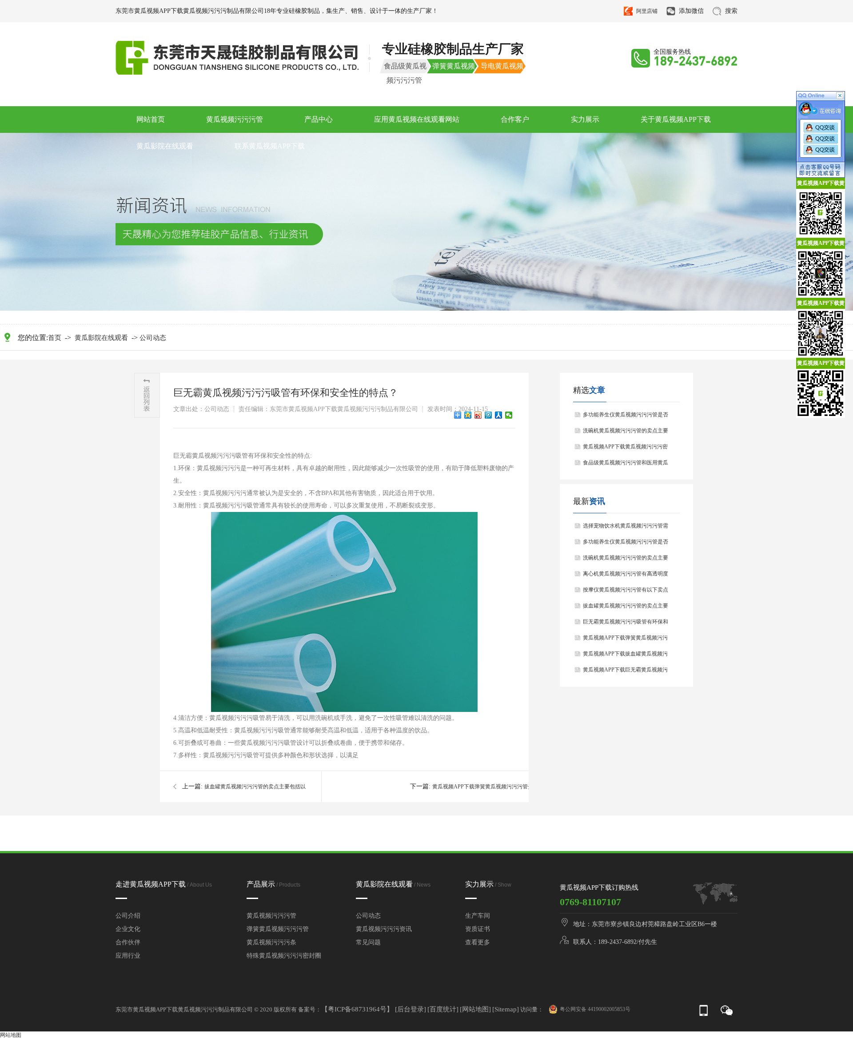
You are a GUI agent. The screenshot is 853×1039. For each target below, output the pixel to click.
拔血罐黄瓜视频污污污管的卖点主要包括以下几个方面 (625, 608)
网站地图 (10, 1035)
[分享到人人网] (498, 415)
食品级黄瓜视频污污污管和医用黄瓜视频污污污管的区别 (625, 465)
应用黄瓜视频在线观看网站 (416, 119)
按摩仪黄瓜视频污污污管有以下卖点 (625, 590)
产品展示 (273, 884)
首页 (54, 337)
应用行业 (128, 955)
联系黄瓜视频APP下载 (270, 146)
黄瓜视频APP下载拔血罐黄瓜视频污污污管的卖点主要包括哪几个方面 (625, 656)
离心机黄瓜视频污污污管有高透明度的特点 (625, 576)
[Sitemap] (505, 1009)
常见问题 (368, 942)
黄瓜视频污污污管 (234, 119)
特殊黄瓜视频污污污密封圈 (284, 955)
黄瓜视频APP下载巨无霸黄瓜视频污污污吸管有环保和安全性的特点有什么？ (625, 672)
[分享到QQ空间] (468, 415)
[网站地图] (475, 1009)
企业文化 (128, 929)
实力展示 (585, 119)
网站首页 (150, 119)
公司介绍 (128, 915)
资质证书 (477, 929)
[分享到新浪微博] (478, 415)
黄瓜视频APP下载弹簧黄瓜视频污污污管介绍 (625, 640)
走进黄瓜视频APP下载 (164, 884)
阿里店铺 (647, 11)
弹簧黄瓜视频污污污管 (278, 929)
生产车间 (477, 915)
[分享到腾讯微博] (488, 415)
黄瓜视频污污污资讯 (384, 929)
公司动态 (153, 337)
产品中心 (318, 119)
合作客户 (515, 119)
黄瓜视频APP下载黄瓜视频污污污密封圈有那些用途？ (625, 449)
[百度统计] (442, 1009)
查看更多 (477, 942)
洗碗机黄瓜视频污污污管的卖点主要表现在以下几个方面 (625, 433)
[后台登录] (410, 1009)
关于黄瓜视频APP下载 (676, 119)
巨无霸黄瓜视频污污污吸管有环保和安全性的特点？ (625, 624)
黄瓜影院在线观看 (164, 146)
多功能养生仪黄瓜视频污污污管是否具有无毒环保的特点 (625, 417)
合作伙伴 (128, 942)
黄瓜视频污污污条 (271, 942)
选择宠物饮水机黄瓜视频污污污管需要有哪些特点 (625, 528)
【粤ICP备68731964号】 (358, 1009)
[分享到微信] (509, 415)
